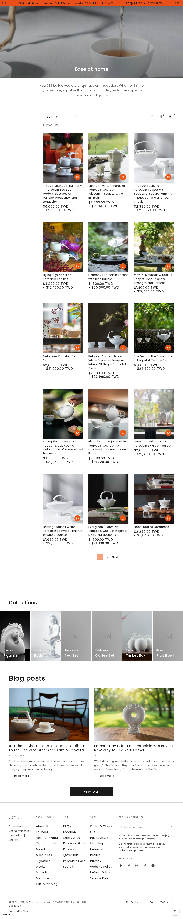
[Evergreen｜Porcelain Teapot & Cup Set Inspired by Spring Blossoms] (108, 499)
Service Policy (100, 878)
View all (91, 791)
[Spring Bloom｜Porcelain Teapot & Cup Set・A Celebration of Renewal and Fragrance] (63, 414)
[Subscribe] (172, 827)
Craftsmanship (47, 843)
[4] (170, 116)
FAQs (67, 826)
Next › (116, 557)
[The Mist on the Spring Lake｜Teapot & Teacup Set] (154, 328)
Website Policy (101, 867)
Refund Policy (100, 872)
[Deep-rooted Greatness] (154, 499)
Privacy (95, 861)
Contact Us (71, 838)
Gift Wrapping (46, 884)
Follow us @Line (74, 843)
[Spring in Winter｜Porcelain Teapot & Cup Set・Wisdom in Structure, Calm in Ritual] (108, 158)
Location (69, 832)
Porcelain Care (74, 861)
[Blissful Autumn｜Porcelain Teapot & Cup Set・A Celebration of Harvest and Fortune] (108, 414)
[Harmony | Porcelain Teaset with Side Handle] (108, 247)
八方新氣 (23, 901)
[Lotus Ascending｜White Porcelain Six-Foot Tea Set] (154, 414)
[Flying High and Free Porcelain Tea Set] (63, 247)
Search (68, 867)
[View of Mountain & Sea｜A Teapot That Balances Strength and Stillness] (154, 247)
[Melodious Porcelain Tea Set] (63, 328)
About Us (43, 826)
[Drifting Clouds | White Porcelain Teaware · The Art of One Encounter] (63, 499)
